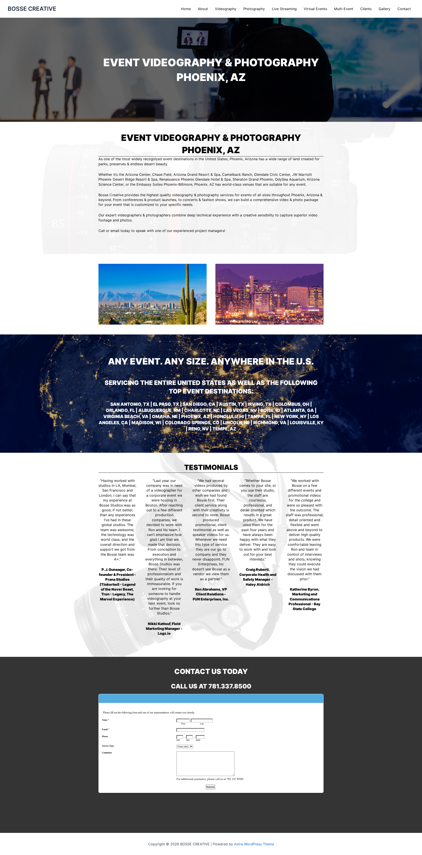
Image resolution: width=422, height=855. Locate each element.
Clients (366, 9)
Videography (225, 9)
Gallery (384, 9)
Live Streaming (284, 9)
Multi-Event (343, 9)
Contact (404, 9)
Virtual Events (315, 9)
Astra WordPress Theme (254, 844)
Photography (254, 9)
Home (186, 9)
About (203, 9)
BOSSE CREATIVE (32, 8)
